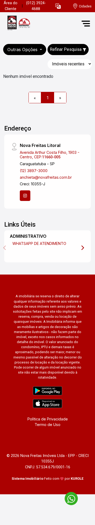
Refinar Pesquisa (66, 49)
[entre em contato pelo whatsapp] (69, 497)
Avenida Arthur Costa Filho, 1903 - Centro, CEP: (49, 154)
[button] (58, 6)
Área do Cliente (10, 6)
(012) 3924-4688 (36, 6)
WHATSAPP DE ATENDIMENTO (39, 243)
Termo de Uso (47, 424)
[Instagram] (25, 195)
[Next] (82, 248)
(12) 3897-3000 (34, 170)
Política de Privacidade (47, 419)
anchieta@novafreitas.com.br (46, 177)
